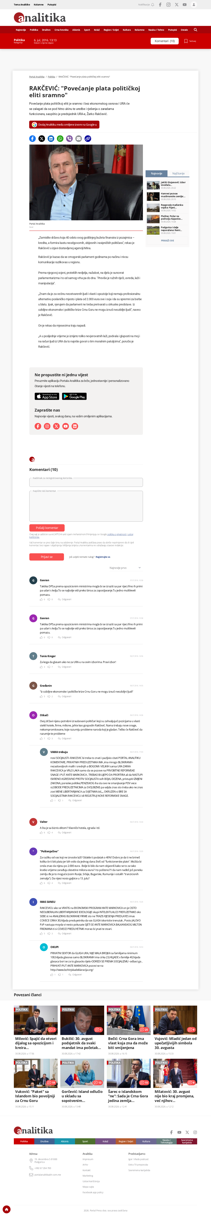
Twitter (177, 5)
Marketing (88, 1175)
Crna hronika (61, 29)
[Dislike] (49, 599)
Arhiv (85, 1164)
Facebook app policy (93, 1192)
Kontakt (86, 1170)
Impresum (88, 1159)
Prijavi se (47, 557)
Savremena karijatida (187, 1141)
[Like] (41, 599)
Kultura (127, 29)
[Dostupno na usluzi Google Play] (74, 396)
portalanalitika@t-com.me (47, 1174)
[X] (56, 426)
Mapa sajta (88, 1186)
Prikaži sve (167, 240)
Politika (34, 29)
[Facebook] (32, 138)
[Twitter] (41, 138)
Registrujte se (103, 556)
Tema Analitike (22, 4)
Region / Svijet (111, 29)
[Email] (78, 138)
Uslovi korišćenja (91, 1181)
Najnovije (21, 29)
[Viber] (69, 138)
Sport (87, 29)
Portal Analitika (37, 76)
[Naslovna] (7, 1209)
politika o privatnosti (117, 534)
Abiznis (76, 29)
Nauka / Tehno (156, 29)
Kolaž (97, 29)
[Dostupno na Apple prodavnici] (47, 396)
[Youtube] (65, 426)
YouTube (185, 5)
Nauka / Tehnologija (167, 1141)
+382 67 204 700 (42, 1168)
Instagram (168, 4)
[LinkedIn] (75, 426)
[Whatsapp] (60, 138)
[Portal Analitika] (40, 17)
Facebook (160, 5)
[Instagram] (47, 426)
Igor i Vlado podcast (138, 1159)
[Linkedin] (51, 138)
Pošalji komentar (47, 528)
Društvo (46, 29)
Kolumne (39, 4)
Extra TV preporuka (138, 1164)
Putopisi (51, 4)
